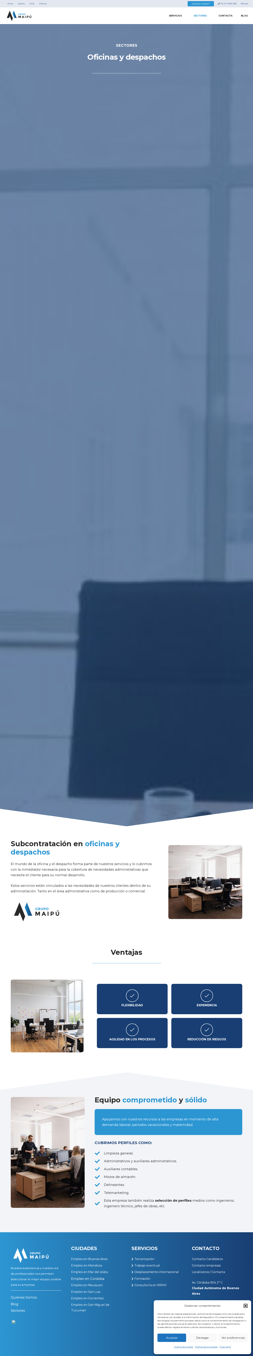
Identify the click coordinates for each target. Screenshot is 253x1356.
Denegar (202, 1338)
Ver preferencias (233, 1338)
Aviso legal (225, 1346)
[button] (245, 1306)
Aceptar (172, 1338)
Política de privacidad (206, 1346)
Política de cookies (183, 1346)
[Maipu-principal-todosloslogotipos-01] (19, 16)
